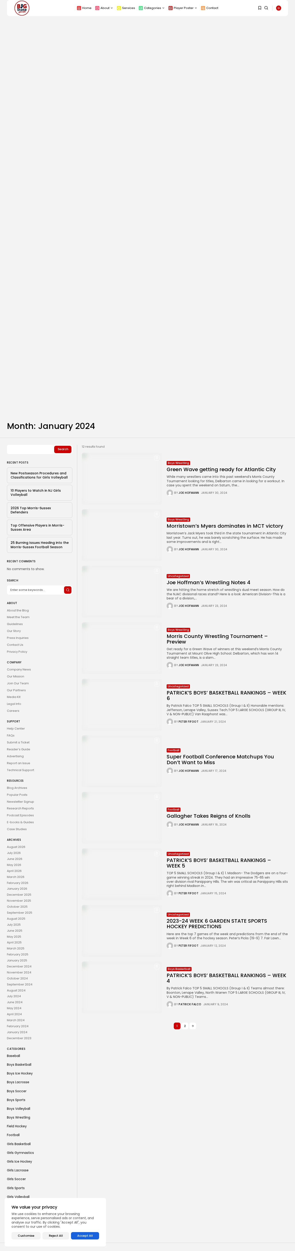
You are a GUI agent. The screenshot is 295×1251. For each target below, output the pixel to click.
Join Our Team (18, 683)
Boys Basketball (179, 969)
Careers (13, 711)
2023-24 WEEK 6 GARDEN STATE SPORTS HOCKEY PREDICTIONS (217, 923)
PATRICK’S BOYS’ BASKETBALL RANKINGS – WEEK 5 (219, 863)
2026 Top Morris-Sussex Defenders (31, 510)
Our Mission (15, 676)
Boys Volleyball (18, 1108)
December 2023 (19, 1038)
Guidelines (15, 624)
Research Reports (20, 808)
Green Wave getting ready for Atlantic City (221, 469)
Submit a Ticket (18, 742)
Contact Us (15, 645)
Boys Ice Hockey (20, 1073)
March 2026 (15, 877)
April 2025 (14, 942)
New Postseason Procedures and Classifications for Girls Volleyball (39, 475)
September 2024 (19, 984)
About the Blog (18, 610)
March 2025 (15, 948)
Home (86, 8)
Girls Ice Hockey (19, 1161)
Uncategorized (178, 576)
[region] (55, 1222)
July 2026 (14, 853)
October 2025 (17, 906)
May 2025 (14, 936)
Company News (19, 669)
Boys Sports (16, 1100)
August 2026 (16, 847)
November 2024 (19, 972)
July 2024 (14, 996)
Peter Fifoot (188, 721)
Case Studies (17, 829)
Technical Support (20, 770)
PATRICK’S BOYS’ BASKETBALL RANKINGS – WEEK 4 (226, 978)
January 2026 (17, 888)
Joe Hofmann (189, 492)
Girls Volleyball (18, 1196)
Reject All (56, 1235)
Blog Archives (17, 788)
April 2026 (14, 871)
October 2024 (17, 978)
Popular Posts (17, 795)
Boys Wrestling (178, 463)
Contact (212, 8)
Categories (152, 8)
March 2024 (16, 1020)
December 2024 (19, 966)
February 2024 (18, 1026)
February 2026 (17, 883)
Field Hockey (17, 1126)
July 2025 (14, 924)
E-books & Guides (20, 822)
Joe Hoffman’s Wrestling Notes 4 (208, 582)
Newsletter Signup (20, 801)
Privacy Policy (17, 651)
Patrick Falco (190, 1004)
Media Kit (14, 697)
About (104, 8)
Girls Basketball (19, 1144)
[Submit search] (67, 590)
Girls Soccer (16, 1179)
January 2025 (17, 960)
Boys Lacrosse (18, 1082)
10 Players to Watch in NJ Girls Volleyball (36, 492)
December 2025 (19, 894)
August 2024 (16, 990)
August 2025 (16, 918)
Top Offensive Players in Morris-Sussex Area (37, 527)
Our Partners (16, 690)
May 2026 (14, 865)
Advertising (15, 756)
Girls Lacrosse (18, 1170)
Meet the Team (18, 617)
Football (173, 750)
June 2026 (14, 859)
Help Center (16, 728)
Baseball (13, 1055)
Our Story (14, 631)
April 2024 (14, 1014)
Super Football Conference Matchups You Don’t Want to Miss (220, 759)
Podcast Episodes (20, 815)
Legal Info (14, 704)
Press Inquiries (18, 638)
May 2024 (14, 1008)
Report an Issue (18, 763)
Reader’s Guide (18, 749)
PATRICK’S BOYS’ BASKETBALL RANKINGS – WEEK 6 (226, 695)
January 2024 (17, 1032)
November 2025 (19, 900)
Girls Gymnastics (20, 1152)
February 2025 (17, 954)
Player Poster (184, 8)
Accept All (85, 1235)
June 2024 (15, 1002)
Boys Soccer (17, 1091)
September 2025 (19, 912)
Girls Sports (16, 1188)
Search (63, 449)
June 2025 (14, 930)
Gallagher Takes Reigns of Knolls (209, 816)
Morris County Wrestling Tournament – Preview (217, 639)
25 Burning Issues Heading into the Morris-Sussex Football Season (40, 544)
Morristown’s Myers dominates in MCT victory (225, 526)
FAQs (11, 735)
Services (128, 8)
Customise (26, 1235)
